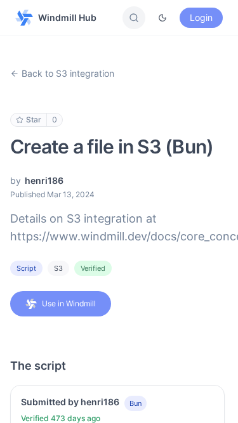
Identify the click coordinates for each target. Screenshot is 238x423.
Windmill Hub (67, 17)
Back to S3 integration (68, 73)
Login (201, 17)
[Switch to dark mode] (162, 18)
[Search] (133, 17)
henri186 (44, 180)
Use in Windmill (69, 303)
